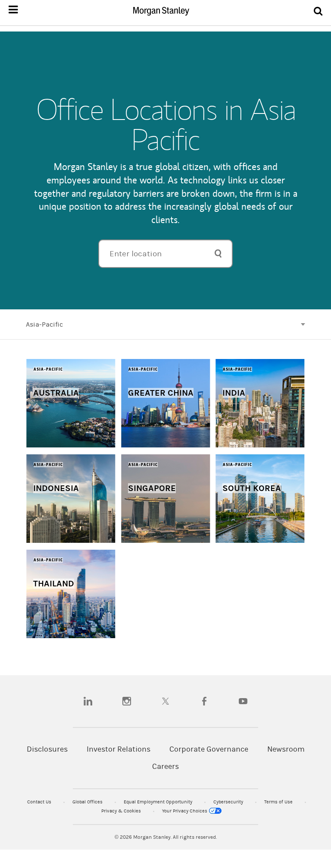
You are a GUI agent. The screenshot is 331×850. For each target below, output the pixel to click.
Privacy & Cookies (121, 811)
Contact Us (40, 802)
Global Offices (88, 802)
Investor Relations (118, 749)
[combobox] (165, 253)
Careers (165, 766)
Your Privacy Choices (185, 811)
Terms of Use (279, 802)
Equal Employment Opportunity (159, 802)
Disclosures (47, 749)
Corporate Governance (208, 749)
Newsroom (286, 749)
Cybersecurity (228, 802)
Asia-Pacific (44, 324)
